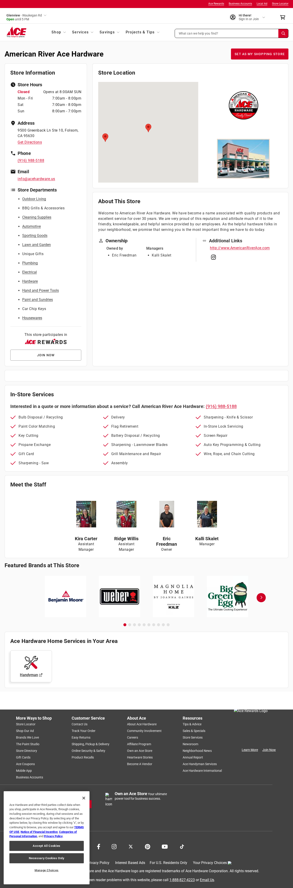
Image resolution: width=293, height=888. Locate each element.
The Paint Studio (27, 744)
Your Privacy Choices (210, 863)
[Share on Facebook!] (98, 846)
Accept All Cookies (46, 846)
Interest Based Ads (130, 863)
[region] (47, 837)
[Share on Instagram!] (114, 846)
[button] (232, 33)
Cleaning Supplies (36, 217)
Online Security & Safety (88, 751)
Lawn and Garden (36, 245)
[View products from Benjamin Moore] (65, 596)
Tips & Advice (192, 724)
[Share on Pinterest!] (147, 846)
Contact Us (79, 724)
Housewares (32, 318)
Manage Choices (47, 870)
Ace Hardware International (202, 770)
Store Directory (26, 751)
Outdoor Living (34, 199)
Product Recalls (83, 757)
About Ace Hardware (142, 724)
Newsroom (190, 744)
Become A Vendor (139, 764)
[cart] (283, 17)
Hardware (30, 281)
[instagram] (213, 258)
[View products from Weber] (119, 596)
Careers (132, 737)
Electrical (29, 272)
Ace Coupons (25, 764)
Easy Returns (81, 737)
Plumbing (30, 263)
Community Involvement (144, 731)
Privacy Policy (98, 863)
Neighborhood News (197, 751)
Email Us (207, 879)
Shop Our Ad (25, 731)
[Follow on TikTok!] (182, 846)
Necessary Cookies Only (46, 858)
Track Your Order (83, 731)
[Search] (283, 33)
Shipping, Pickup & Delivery (90, 744)
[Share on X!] (130, 846)
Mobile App (24, 770)
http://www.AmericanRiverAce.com (240, 248)
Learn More (250, 750)
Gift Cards (23, 757)
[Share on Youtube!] (165, 846)
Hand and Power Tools (40, 290)
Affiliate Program (139, 744)
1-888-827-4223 (182, 879)
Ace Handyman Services (200, 764)
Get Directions (30, 142)
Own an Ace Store (139, 751)
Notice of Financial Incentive (39, 832)
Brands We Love (27, 737)
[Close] (84, 798)
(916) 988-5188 (31, 160)
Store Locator (280, 3)
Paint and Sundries (37, 299)
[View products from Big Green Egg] (227, 596)
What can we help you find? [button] (198, 33)
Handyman (29, 675)
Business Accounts (240, 3)
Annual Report (193, 757)
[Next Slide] (261, 597)
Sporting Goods (34, 235)
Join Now (269, 750)
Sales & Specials (194, 731)
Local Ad (262, 3)
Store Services (193, 737)
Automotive (31, 226)
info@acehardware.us (36, 179)
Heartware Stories (140, 757)
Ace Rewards (216, 3)
